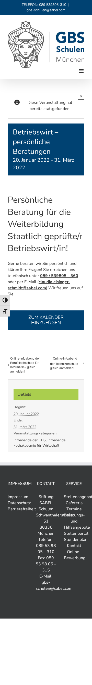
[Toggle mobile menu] (81, 71)
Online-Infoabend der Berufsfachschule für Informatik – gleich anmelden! (25, 364)
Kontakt (74, 546)
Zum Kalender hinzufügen (46, 320)
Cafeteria (74, 503)
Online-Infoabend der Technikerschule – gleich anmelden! (65, 363)
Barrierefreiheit (22, 509)
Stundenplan (75, 539)
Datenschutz (19, 503)
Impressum (18, 497)
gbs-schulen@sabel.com (46, 10)
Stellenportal (76, 533)
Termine (74, 509)
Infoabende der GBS (30, 440)
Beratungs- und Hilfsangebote (77, 521)
